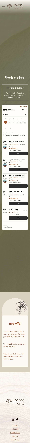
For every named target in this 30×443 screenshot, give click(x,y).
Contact (15, 425)
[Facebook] (17, 419)
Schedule (15, 429)
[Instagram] (13, 419)
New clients (15, 440)
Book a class (15, 433)
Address (15, 436)
